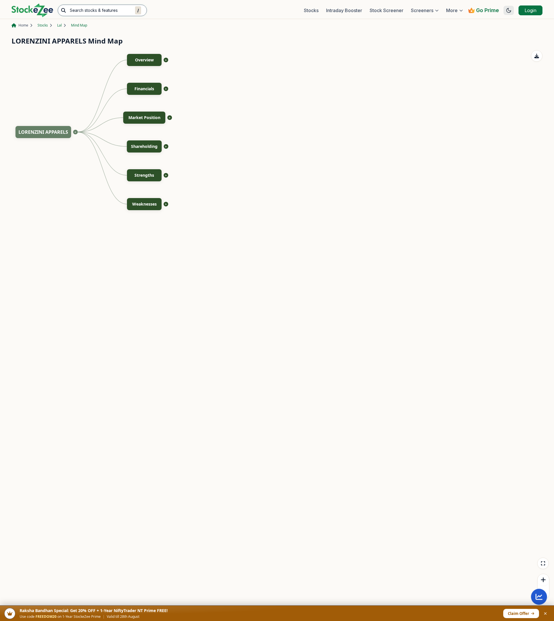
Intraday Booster (344, 10)
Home (23, 25)
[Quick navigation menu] (539, 597)
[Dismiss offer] (545, 613)
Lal (59, 25)
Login (530, 10)
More (452, 10)
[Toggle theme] (509, 10)
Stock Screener (386, 10)
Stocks (311, 10)
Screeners (422, 10)
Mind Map (79, 25)
